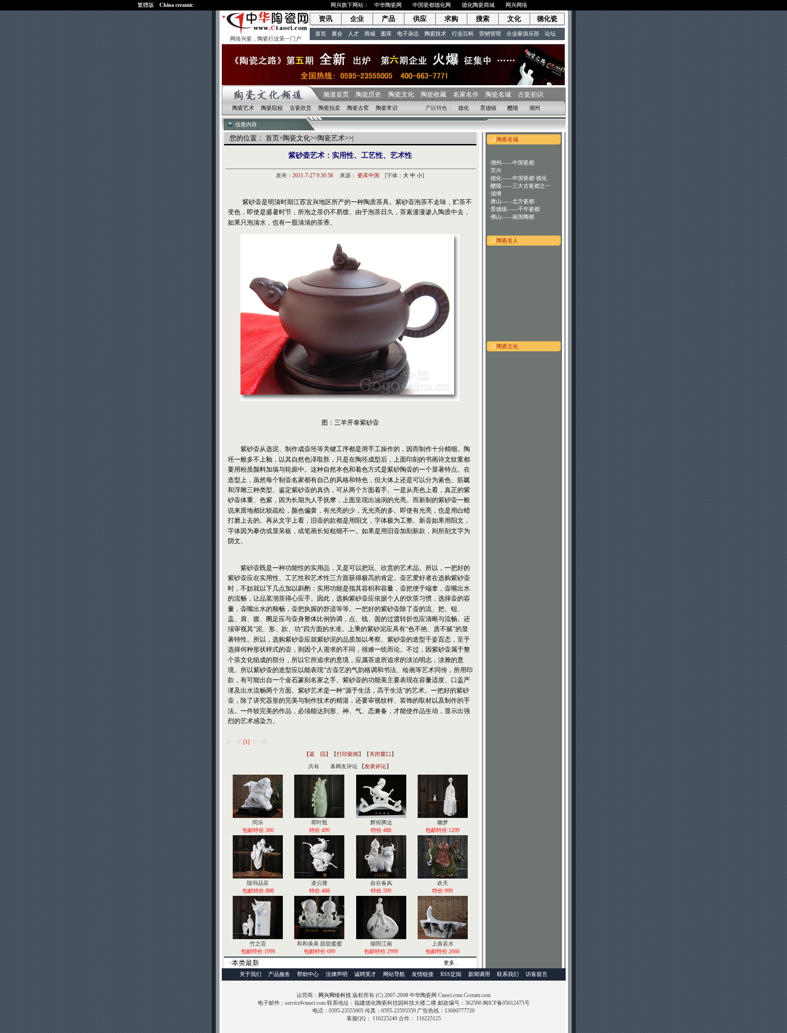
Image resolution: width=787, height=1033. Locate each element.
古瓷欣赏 (301, 108)
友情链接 (423, 974)
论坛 (550, 34)
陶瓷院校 (272, 108)
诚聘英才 (365, 974)
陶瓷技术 (435, 34)
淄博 (496, 193)
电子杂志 (408, 34)
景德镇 (488, 108)
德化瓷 (547, 18)
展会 (337, 34)
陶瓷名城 (498, 94)
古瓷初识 (530, 94)
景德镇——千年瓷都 (515, 209)
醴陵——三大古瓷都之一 (521, 186)
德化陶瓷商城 (478, 5)
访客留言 (536, 974)
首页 (320, 34)
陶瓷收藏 (433, 94)
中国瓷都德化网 (432, 5)
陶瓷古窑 (358, 108)
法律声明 (337, 974)
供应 (420, 18)
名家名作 (466, 94)
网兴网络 (516, 5)
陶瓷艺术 (243, 108)
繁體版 (146, 5)
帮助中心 (308, 974)
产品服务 (279, 974)
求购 (451, 18)
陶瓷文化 (400, 94)
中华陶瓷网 (388, 5)
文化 (514, 18)
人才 (353, 34)
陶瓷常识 (387, 108)
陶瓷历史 (368, 94)
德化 (463, 108)
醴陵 (512, 108)
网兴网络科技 (334, 995)
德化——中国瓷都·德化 (519, 178)
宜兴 (496, 170)
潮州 (534, 108)
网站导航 (394, 974)
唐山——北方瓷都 (512, 201)
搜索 (483, 18)
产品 (388, 18)
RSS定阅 (450, 974)
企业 (357, 18)
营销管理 (490, 34)
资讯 (325, 18)
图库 (386, 34)
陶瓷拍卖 (329, 108)
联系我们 (508, 974)
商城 (369, 34)
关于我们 (250, 974)
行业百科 (463, 34)
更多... (451, 963)
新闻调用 (479, 974)
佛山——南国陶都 (512, 217)
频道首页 (336, 94)
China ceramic (176, 5)
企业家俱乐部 (522, 34)
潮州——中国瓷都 (512, 162)
